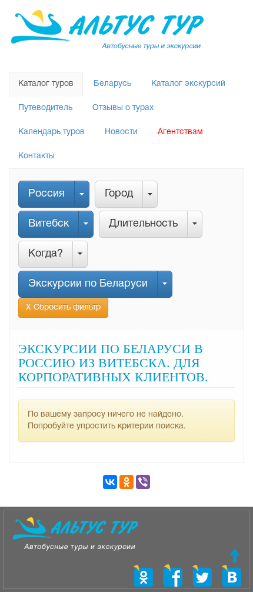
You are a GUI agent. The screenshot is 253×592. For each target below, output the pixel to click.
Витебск (48, 224)
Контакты (36, 156)
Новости (121, 132)
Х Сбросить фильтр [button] (63, 307)
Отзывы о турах (123, 108)
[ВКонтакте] (110, 482)
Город (119, 194)
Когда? (45, 254)
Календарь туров (51, 132)
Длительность (143, 224)
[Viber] (143, 482)
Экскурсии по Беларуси (88, 284)
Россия (46, 194)
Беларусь (112, 84)
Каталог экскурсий (188, 84)
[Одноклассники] (126, 482)
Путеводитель (45, 108)
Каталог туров (46, 84)
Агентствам (180, 132)
